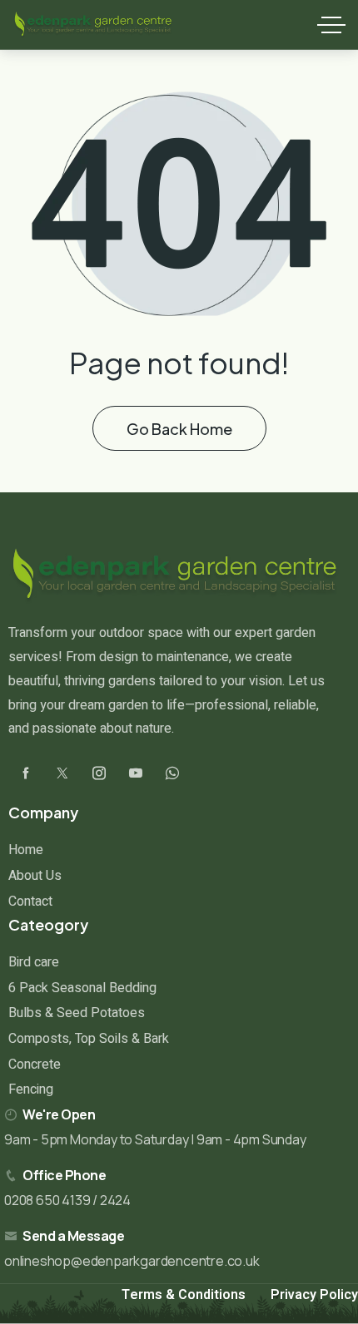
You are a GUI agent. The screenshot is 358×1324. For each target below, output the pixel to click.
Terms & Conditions (184, 1295)
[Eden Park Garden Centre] (93, 25)
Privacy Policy (314, 1295)
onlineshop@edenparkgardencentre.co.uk (132, 1261)
